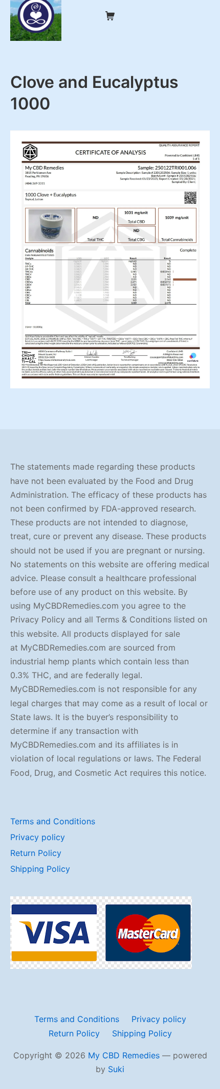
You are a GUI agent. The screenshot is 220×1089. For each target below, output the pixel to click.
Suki (116, 1069)
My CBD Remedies (124, 1055)
